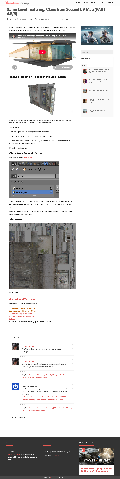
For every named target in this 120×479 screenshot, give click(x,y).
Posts (84, 65)
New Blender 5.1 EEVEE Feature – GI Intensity (99, 100)
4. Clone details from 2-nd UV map (22, 316)
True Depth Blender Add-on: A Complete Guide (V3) (98, 80)
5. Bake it (12, 319)
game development (52, 19)
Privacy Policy (72, 477)
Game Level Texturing (22, 299)
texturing (65, 19)
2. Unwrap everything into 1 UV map (22, 311)
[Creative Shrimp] (13, 2)
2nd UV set (28, 158)
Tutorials (12, 19)
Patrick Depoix (28, 346)
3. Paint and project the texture (21, 314)
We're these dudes (14, 454)
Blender (41, 19)
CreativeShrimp (54, 477)
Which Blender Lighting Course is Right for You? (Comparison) (99, 70)
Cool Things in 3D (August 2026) (98, 90)
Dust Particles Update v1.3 (97, 110)
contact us (56, 455)
